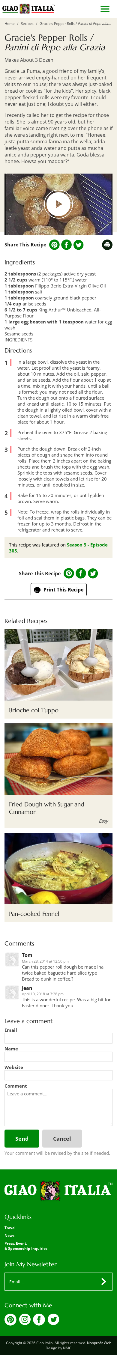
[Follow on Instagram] (25, 1324)
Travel (10, 1227)
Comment (15, 1086)
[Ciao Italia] (58, 1191)
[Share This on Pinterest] (54, 245)
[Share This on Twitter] (78, 245)
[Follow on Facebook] (39, 1324)
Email (10, 1030)
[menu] (105, 8)
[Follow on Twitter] (53, 1324)
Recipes (27, 23)
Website (13, 1067)
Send (21, 1138)
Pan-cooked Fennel (34, 914)
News (9, 1235)
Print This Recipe (63, 589)
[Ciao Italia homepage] (28, 9)
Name (11, 1049)
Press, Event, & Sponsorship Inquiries (25, 1246)
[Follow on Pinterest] (10, 1324)
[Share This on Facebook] (66, 245)
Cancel (62, 1138)
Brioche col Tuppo (33, 710)
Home (9, 23)
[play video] (58, 204)
